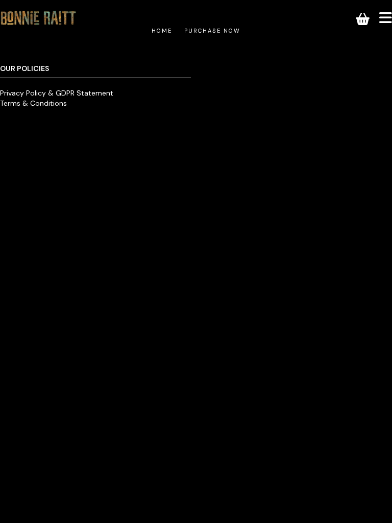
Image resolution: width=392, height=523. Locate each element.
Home (162, 30)
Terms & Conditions (33, 103)
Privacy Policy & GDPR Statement (56, 93)
